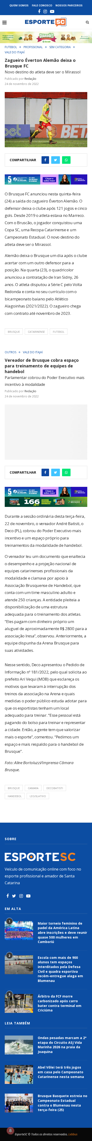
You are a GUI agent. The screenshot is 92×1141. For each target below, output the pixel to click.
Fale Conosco (42, 5)
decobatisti (54, 788)
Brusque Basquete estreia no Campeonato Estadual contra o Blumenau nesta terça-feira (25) (62, 1103)
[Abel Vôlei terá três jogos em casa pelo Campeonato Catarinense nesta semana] (19, 1074)
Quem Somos (19, 5)
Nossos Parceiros (69, 5)
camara (33, 788)
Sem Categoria (60, 47)
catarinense (36, 331)
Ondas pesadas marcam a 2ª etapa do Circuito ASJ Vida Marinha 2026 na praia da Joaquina (62, 1045)
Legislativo (38, 796)
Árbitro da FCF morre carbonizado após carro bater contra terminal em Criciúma (59, 1003)
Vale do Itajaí (15, 52)
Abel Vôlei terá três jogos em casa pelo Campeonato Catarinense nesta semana (61, 1072)
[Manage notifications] (10, 1130)
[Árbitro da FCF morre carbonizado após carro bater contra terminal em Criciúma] (19, 1003)
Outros (10, 352)
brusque (14, 331)
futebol (58, 331)
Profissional (33, 47)
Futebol (11, 47)
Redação (30, 79)
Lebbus (72, 1134)
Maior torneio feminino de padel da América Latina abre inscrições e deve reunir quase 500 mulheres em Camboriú (62, 932)
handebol (15, 796)
